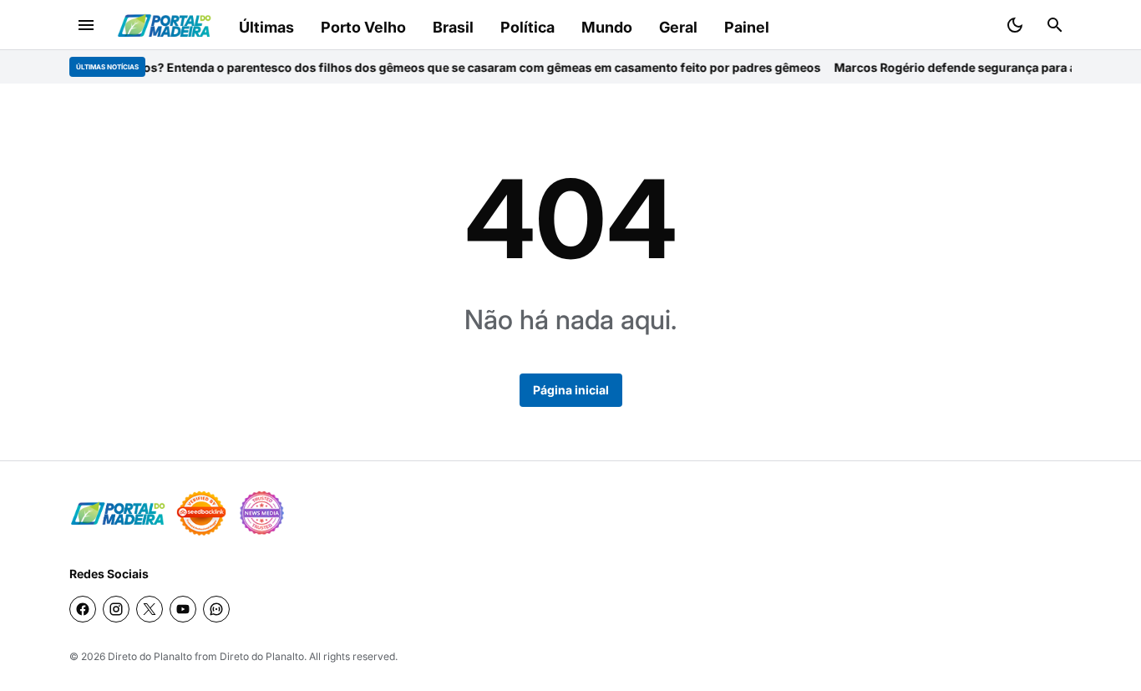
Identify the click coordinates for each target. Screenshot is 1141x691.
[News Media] (261, 513)
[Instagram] (116, 609)
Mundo (606, 27)
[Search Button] (1055, 25)
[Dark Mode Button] (1015, 25)
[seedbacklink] (201, 513)
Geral (678, 27)
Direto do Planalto (150, 656)
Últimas (266, 27)
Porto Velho (363, 27)
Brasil (453, 27)
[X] (149, 609)
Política (527, 27)
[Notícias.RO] (117, 513)
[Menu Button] (86, 25)
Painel (746, 27)
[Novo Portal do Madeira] (164, 25)
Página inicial (571, 390)
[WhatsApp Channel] (216, 609)
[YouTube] (183, 609)
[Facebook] (82, 609)
